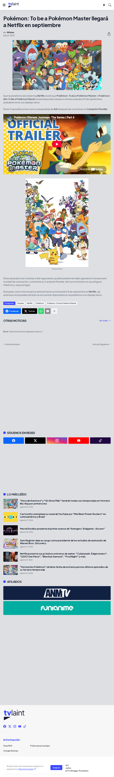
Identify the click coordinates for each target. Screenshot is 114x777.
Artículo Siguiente (101, 344)
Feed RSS (7, 745)
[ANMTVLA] (57, 593)
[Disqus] (57, 388)
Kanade (21, 303)
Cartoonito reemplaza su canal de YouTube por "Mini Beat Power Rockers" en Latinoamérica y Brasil (63, 515)
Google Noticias (10, 750)
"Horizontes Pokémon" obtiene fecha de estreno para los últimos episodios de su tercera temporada (64, 568)
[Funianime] (57, 608)
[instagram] (57, 440)
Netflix (29, 303)
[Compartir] (108, 34)
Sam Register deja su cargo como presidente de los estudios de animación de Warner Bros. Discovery (63, 542)
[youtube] (78, 440)
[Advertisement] (57, 468)
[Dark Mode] (104, 5)
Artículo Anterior (12, 344)
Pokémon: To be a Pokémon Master (61, 303)
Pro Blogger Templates (77, 770)
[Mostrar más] (54, 311)
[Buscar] (109, 5)
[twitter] (35, 440)
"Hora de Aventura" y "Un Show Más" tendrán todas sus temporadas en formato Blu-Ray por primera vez (65, 502)
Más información (26, 769)
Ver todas (103, 320)
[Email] (47, 311)
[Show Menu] (4, 5)
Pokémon (40, 303)
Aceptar (56, 767)
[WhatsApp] (41, 311)
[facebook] (13, 440)
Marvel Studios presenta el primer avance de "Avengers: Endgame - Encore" (62, 528)
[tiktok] (100, 440)
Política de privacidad (39, 745)
